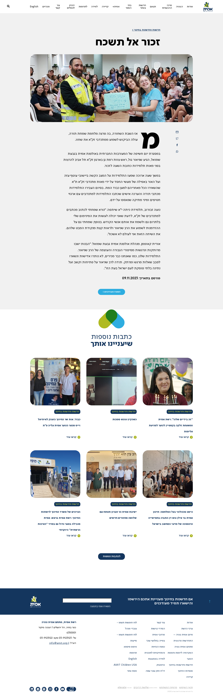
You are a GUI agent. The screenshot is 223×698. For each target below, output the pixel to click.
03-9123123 (65, 638)
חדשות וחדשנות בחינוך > (146, 30)
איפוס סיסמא (130, 647)
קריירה (189, 677)
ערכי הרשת (187, 628)
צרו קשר (71, 689)
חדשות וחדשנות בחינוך (180, 411)
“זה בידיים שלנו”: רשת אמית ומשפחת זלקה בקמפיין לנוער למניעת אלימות (171, 425)
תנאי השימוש (186, 687)
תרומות (133, 653)
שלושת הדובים (141, 687)
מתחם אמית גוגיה (183, 647)
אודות (190, 622)
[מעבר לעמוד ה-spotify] (44, 689)
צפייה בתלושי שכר (155, 641)
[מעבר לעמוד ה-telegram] (38, 689)
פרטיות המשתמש (168, 687)
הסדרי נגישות (158, 628)
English (132, 659)
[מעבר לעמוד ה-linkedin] (32, 689)
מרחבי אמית (158, 634)
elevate (122, 687)
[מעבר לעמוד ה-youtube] (62, 689)
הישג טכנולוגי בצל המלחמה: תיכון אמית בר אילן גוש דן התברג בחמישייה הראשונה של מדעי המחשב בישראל (170, 518)
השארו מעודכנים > (111, 292)
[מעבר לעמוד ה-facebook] (56, 689)
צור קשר (161, 622)
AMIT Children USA (125, 665)
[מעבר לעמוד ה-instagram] (50, 689)
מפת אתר (132, 671)
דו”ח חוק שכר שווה (155, 671)
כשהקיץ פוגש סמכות (124, 419)
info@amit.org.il (59, 643)
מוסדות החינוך (185, 671)
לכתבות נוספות (111, 556)
